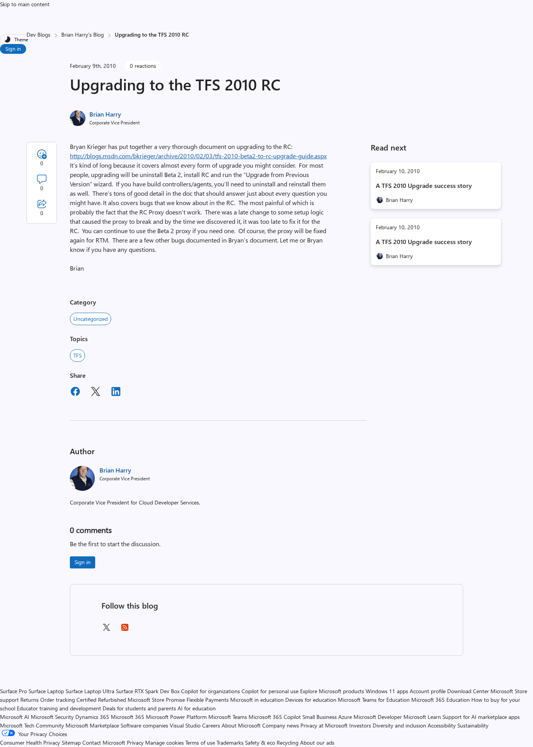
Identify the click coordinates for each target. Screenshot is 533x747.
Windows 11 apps (387, 691)
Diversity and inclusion (399, 725)
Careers (211, 725)
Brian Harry (105, 114)
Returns (29, 699)
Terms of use (200, 742)
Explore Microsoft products (332, 691)
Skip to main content (25, 4)
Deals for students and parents (139, 708)
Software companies (144, 725)
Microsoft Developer (378, 716)
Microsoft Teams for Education (374, 699)
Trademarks (230, 742)
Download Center (468, 691)
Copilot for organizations (210, 691)
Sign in (13, 48)
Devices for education (310, 699)
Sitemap (71, 742)
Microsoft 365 (127, 716)
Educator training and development (59, 708)
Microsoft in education (257, 699)
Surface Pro (13, 691)
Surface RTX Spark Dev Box (147, 691)
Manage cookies (164, 742)
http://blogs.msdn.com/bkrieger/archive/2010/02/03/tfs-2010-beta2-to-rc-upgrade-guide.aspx (198, 156)
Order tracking (57, 699)
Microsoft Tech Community (32, 725)
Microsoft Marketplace (92, 725)
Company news (280, 725)
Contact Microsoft (103, 742)
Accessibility (442, 725)
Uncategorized (90, 318)
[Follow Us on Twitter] (106, 630)
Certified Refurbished (101, 699)
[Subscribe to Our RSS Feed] (125, 630)
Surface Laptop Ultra (90, 691)
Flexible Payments (208, 699)
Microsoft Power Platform (176, 716)
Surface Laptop (46, 691)
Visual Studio (185, 725)
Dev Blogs (38, 34)
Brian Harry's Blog (82, 34)
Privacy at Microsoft (324, 725)
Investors (360, 725)
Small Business (319, 716)
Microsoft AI (14, 716)
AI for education (197, 708)
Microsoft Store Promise (156, 699)
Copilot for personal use (270, 691)
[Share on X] (95, 392)
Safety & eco (260, 742)
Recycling (287, 742)
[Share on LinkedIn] (115, 392)
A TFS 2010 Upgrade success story (424, 185)
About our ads (317, 742)
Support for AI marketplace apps (481, 716)
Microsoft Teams (227, 716)
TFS (77, 355)
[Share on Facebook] (75, 392)
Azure (345, 716)
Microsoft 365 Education (440, 699)
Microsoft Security (52, 716)
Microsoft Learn (422, 716)
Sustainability (473, 725)
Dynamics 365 (92, 716)
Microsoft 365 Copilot (275, 716)
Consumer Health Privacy (30, 742)
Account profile (428, 691)
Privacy (136, 742)
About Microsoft (241, 725)
